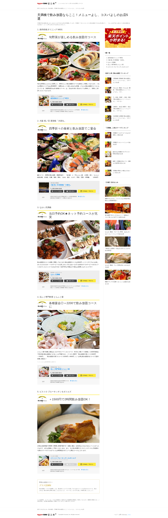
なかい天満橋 (112, 62)
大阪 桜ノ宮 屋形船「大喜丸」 (116, 60)
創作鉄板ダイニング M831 (115, 58)
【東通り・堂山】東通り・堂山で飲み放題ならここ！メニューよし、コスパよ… (121, 108)
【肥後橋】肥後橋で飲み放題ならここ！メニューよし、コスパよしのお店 (121, 80)
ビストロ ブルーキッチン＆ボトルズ (118, 67)
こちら (129, 514)
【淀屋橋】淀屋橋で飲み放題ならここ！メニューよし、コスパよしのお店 (121, 118)
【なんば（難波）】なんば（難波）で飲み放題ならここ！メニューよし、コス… (121, 90)
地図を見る (85, 110)
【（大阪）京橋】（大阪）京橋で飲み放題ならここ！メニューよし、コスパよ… (121, 99)
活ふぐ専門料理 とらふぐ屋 (115, 64)
